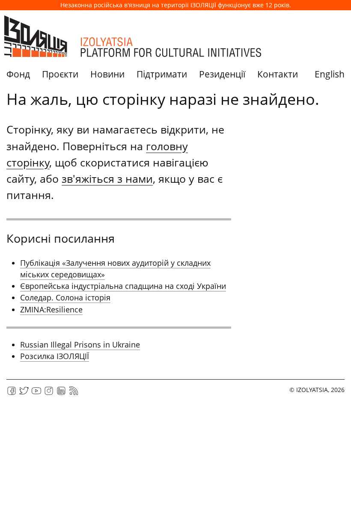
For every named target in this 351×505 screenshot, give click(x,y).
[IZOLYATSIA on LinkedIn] (61, 393)
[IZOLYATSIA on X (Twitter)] (24, 393)
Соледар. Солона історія (65, 297)
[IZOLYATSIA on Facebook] (11, 393)
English (330, 74)
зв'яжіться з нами (107, 178)
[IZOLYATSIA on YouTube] (36, 393)
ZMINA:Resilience (51, 309)
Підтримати (162, 74)
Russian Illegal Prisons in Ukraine (80, 344)
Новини (107, 74)
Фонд (18, 74)
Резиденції (222, 74)
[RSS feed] (73, 393)
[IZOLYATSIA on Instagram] (49, 393)
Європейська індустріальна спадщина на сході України (123, 286)
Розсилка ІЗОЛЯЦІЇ (54, 356)
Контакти (277, 74)
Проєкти (60, 74)
